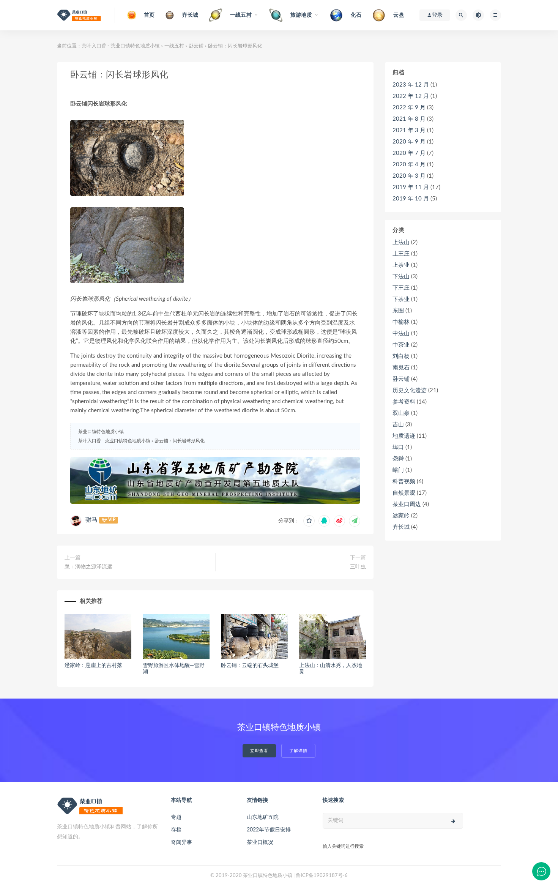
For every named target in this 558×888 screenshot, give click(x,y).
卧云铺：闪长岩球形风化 (179, 440)
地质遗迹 (403, 436)
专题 (176, 817)
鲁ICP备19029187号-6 (322, 875)
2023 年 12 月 (410, 85)
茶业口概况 (260, 842)
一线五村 (174, 46)
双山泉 (401, 413)
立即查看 (259, 751)
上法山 (401, 242)
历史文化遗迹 (409, 390)
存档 (176, 830)
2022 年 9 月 (409, 107)
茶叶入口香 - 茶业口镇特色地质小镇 (121, 46)
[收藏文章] (309, 521)
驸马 (91, 520)
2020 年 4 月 (409, 164)
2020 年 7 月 (409, 153)
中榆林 (401, 322)
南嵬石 (401, 368)
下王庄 (401, 288)
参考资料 (403, 402)
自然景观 (403, 493)
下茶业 (401, 299)
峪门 (398, 470)
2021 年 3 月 (409, 130)
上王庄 (401, 254)
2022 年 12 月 (410, 96)
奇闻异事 (181, 842)
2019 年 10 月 (410, 199)
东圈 (398, 311)
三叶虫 (358, 566)
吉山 (398, 424)
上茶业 (401, 265)
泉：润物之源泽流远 (88, 566)
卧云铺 (196, 46)
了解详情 (298, 751)
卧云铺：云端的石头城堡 (250, 665)
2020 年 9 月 (409, 142)
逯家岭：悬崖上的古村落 (93, 665)
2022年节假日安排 (269, 830)
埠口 (398, 447)
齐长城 (401, 527)
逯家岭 (401, 516)
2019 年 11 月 (410, 187)
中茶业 (401, 345)
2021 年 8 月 (409, 119)
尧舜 (398, 459)
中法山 (401, 333)
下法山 (401, 276)
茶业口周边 (406, 504)
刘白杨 (401, 356)
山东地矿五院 (263, 817)
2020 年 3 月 (409, 176)
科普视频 (403, 481)
